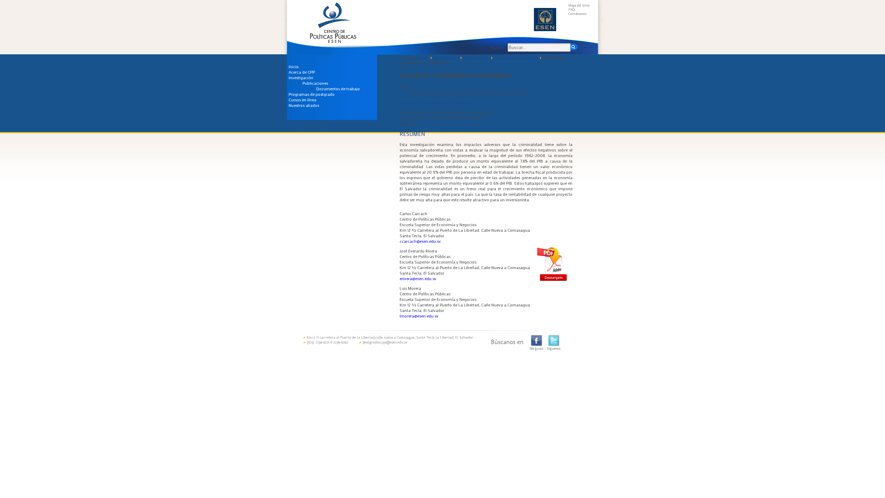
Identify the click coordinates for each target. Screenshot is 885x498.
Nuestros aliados (304, 105)
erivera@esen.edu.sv (418, 278)
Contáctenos (577, 14)
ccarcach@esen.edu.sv (420, 241)
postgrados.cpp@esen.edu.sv (385, 342)
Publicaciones (315, 83)
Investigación (301, 77)
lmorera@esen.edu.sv (419, 316)
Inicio (294, 66)
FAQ (571, 10)
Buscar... (499, 47)
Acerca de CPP (302, 72)
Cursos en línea (302, 99)
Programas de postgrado (312, 94)
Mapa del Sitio (578, 5)
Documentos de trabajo (338, 88)
